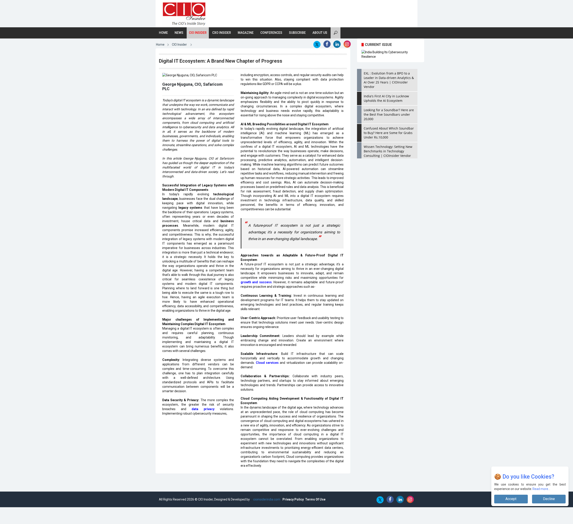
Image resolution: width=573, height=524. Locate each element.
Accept (510, 499)
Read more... (541, 489)
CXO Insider (221, 32)
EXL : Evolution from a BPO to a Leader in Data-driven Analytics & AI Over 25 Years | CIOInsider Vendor (389, 80)
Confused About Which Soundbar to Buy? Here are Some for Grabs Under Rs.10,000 (389, 132)
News (179, 32)
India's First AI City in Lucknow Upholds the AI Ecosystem (386, 98)
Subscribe (297, 32)
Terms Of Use (315, 499)
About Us (319, 32)
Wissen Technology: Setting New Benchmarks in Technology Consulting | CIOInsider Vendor (388, 151)
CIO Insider (198, 32)
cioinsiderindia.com (266, 499)
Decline (549, 499)
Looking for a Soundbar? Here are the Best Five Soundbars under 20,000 (389, 114)
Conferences (271, 32)
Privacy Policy (293, 499)
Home (163, 32)
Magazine (246, 32)
